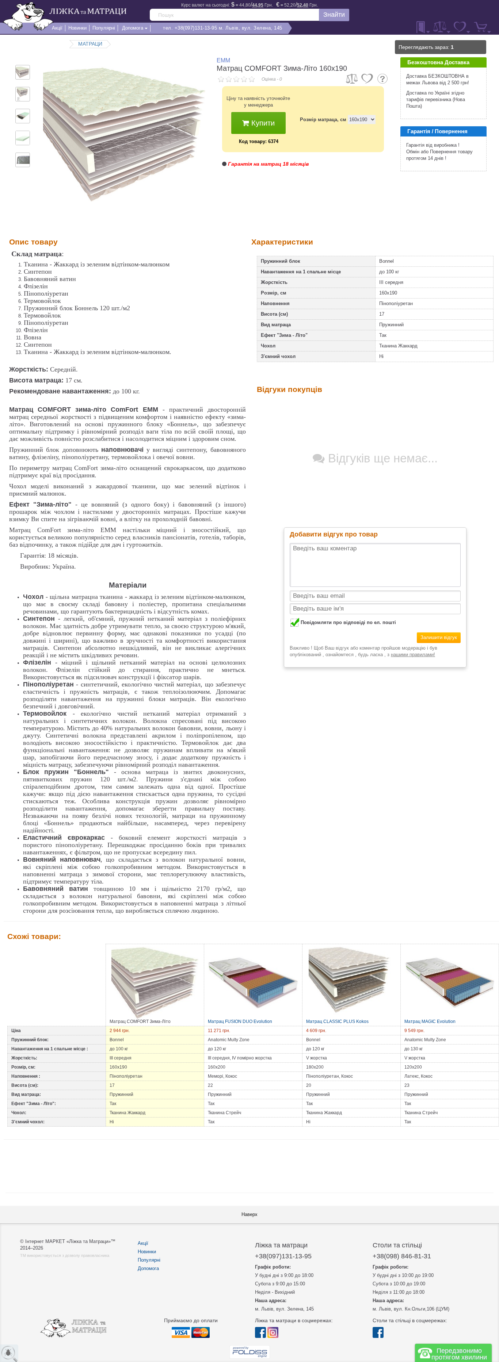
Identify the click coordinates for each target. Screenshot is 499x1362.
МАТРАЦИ (90, 44)
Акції (143, 1243)
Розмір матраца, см (323, 119)
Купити (262, 123)
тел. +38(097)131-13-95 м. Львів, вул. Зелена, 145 (222, 28)
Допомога (148, 1268)
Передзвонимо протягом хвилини (459, 1354)
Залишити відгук (438, 637)
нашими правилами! (413, 654)
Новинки (147, 1251)
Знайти (334, 14)
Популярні (149, 1260)
